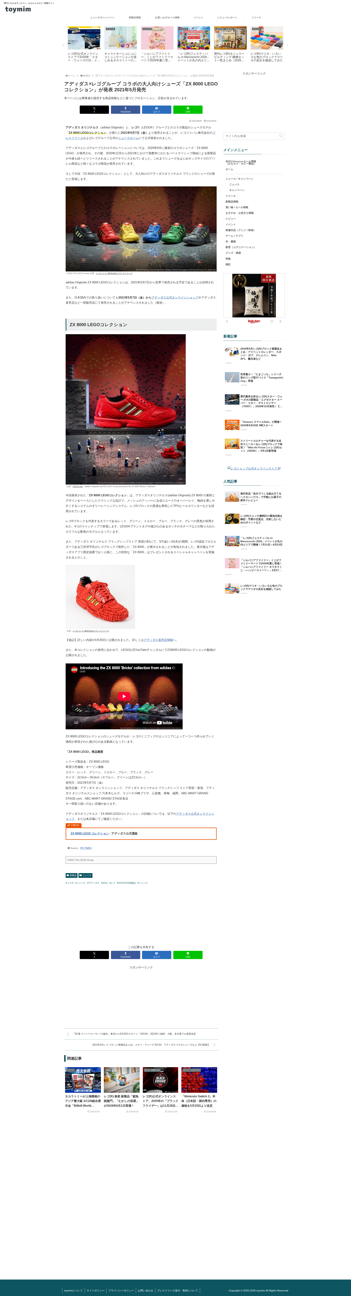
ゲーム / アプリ (234, 235)
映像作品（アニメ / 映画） (241, 230)
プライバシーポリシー (121, 1290)
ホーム (229, 169)
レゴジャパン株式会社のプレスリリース (114, 273)
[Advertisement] (141, 914)
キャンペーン (237, 190)
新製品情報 (232, 201)
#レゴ (112, 883)
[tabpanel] (84, 44)
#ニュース (80, 883)
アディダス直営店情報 (158, 640)
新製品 (73, 875)
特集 (228, 258)
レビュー (231, 218)
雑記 (228, 264)
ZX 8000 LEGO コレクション (90, 833)
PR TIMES (86, 848)
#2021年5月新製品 (126, 883)
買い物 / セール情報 (237, 207)
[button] (281, 136)
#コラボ (69, 883)
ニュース (87, 875)
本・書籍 (231, 241)
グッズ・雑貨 (233, 252)
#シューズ (142, 883)
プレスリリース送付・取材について (177, 1290)
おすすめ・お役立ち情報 (240, 212)
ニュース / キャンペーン (239, 178)
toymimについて (73, 1290)
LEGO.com (78, 486)
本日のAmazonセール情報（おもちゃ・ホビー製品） (241, 162)
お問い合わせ (145, 1290)
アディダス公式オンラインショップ (175, 297)
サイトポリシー (96, 1290)
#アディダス (93, 883)
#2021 (104, 883)
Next (287, 45)
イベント (231, 224)
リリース (231, 195)
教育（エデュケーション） (241, 247)
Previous (63, 45)
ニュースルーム (128, 138)
